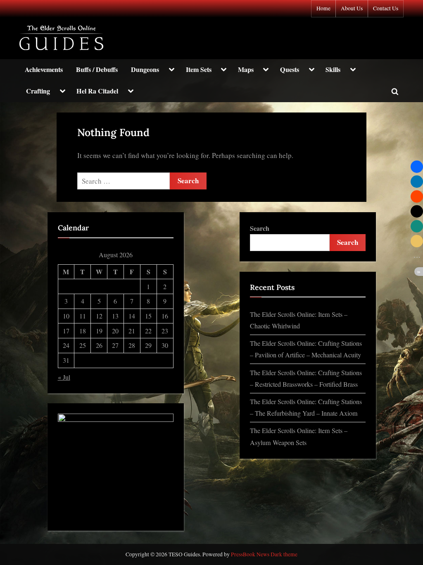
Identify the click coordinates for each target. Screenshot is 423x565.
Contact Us (385, 8)
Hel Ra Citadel (97, 91)
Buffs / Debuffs (97, 69)
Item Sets (199, 69)
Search (259, 228)
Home (323, 8)
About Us (352, 8)
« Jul (64, 377)
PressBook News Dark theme (264, 554)
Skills (333, 69)
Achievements (44, 69)
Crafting (38, 91)
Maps (246, 69)
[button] (417, 166)
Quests (289, 69)
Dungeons (145, 69)
